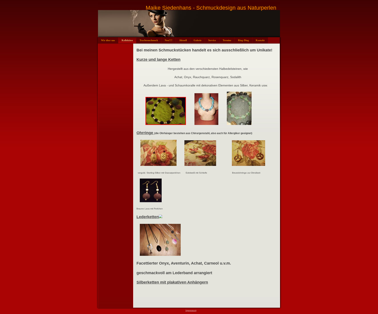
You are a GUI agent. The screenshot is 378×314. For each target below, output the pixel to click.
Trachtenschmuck (149, 40)
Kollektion (127, 40)
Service (212, 40)
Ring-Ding (243, 40)
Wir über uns (108, 40)
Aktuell (183, 40)
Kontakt (260, 40)
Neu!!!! (168, 40)
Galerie (197, 40)
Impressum (191, 310)
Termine (227, 40)
